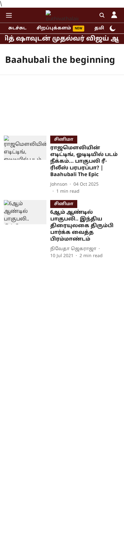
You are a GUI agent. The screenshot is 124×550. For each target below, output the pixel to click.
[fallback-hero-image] (27, 165)
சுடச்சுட (17, 28)
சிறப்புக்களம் (54, 28)
